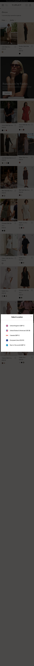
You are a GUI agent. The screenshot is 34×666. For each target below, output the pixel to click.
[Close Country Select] (31, 316)
